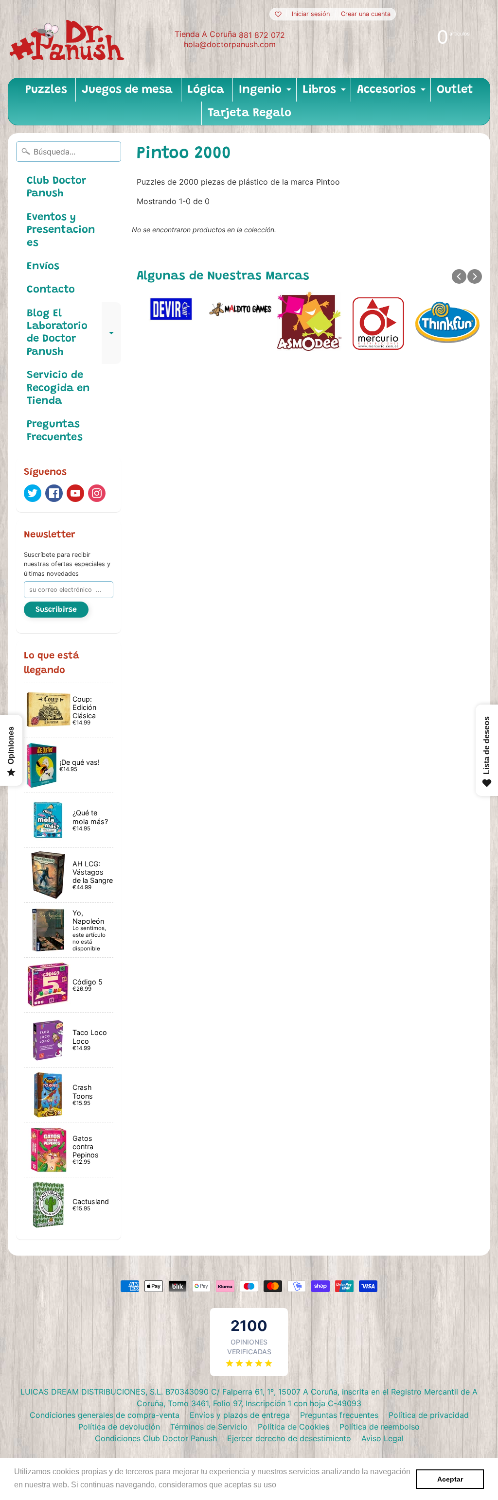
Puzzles (46, 90)
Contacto (51, 290)
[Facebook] (54, 493)
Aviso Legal (382, 1438)
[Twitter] (32, 493)
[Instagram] (97, 493)
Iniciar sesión (311, 14)
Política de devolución (119, 1426)
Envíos (43, 266)
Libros (325, 93)
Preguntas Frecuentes (55, 431)
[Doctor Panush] (68, 39)
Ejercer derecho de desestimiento (289, 1438)
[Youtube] (75, 493)
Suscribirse (56, 610)
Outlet (455, 90)
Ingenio (266, 93)
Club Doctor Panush (56, 187)
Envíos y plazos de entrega (240, 1415)
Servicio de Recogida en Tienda (58, 388)
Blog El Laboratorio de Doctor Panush (74, 333)
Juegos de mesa (127, 90)
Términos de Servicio (209, 1426)
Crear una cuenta (366, 14)
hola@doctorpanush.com (230, 44)
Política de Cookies (293, 1426)
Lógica (205, 90)
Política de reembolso (379, 1426)
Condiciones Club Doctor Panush (156, 1438)
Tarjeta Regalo (249, 113)
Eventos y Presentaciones (61, 230)
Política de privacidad (429, 1415)
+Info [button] (288, 1485)
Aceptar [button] (450, 1479)
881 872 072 (262, 35)
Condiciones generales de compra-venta (104, 1415)
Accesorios (392, 93)
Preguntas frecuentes (339, 1415)
